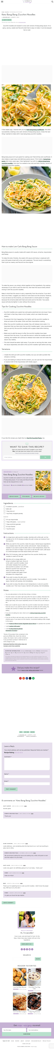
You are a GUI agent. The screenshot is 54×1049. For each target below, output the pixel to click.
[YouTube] (30, 949)
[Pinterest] (27, 949)
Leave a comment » (31, 736)
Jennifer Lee (6, 17)
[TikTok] (32, 949)
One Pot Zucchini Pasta (34, 438)
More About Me (26, 944)
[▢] (5, 506)
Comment (7, 757)
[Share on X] (30, 678)
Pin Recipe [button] (27, 496)
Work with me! (26, 1043)
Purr (35, 1046)
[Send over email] (33, 678)
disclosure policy (22, 22)
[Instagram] (24, 949)
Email (6, 781)
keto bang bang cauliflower (35, 129)
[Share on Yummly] (23, 678)
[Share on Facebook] (27, 678)
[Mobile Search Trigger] (53, 1)
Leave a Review (39, 496)
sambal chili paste (14, 626)
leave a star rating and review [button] (30, 670)
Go (45, 457)
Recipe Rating (9, 752)
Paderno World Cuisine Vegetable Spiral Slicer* (23, 623)
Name (6, 774)
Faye (4, 883)
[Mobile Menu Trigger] (1, 1)
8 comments (20, 736)
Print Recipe (14, 496)
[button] (4, 472)
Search (27, 955)
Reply (32, 813)
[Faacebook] (22, 949)
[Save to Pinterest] (20, 678)
